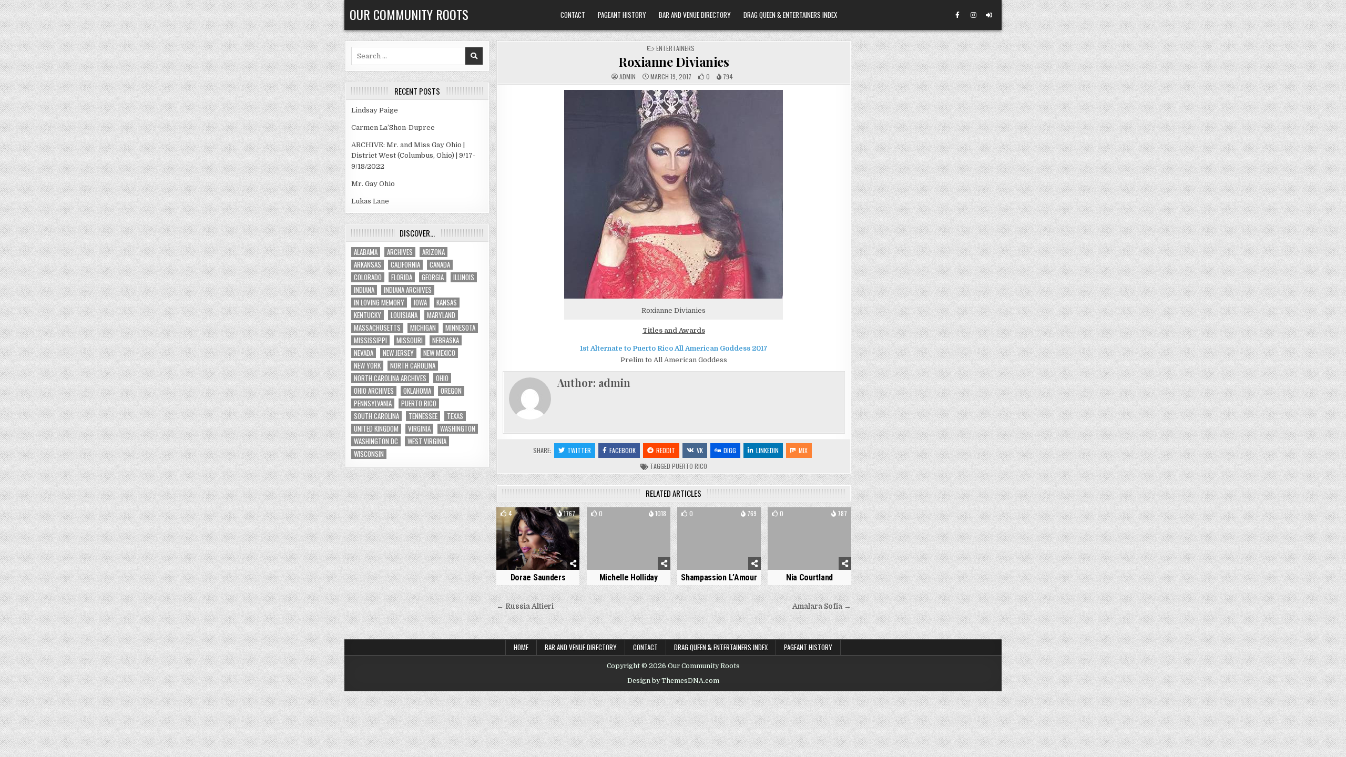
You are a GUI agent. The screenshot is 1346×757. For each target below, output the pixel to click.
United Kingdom (376, 429)
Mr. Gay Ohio (373, 184)
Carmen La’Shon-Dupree (393, 127)
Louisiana (404, 315)
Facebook (622, 450)
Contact (572, 14)
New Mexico (439, 353)
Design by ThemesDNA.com (673, 680)
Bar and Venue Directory (695, 14)
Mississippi (370, 340)
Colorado (368, 277)
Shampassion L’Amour (719, 577)
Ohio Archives (374, 391)
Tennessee (423, 416)
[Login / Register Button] (989, 15)
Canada (440, 265)
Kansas (446, 303)
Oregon (451, 391)
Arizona (433, 252)
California (405, 265)
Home (521, 647)
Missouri (409, 340)
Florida (401, 277)
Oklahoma (417, 391)
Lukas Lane (370, 201)
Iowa (420, 303)
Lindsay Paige (374, 110)
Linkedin (767, 450)
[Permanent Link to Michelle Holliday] (628, 538)
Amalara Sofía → (821, 606)
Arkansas (367, 265)
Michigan (423, 328)
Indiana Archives (408, 290)
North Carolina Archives (390, 378)
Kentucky (367, 315)
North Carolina (412, 366)
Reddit (665, 450)
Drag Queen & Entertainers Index (790, 14)
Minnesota (460, 328)
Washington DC (376, 441)
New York (367, 366)
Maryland (441, 315)
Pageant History (622, 14)
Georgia (433, 277)
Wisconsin (369, 454)
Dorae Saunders (538, 577)
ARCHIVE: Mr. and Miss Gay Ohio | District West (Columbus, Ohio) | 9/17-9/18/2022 (413, 156)
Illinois (463, 277)
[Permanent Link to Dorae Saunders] (538, 538)
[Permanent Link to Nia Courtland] (809, 538)
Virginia (419, 429)
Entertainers (675, 48)
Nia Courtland (809, 577)
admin (627, 77)
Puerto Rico (689, 466)
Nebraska (445, 340)
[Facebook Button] (957, 15)
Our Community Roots (409, 14)
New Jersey (398, 353)
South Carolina (376, 416)
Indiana (364, 290)
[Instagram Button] (973, 15)
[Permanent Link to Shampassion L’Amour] (719, 538)
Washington (457, 429)
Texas (455, 416)
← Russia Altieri (525, 606)
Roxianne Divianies (673, 61)
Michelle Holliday (628, 577)
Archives (400, 252)
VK (700, 450)
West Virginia (426, 441)
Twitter (579, 450)
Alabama (366, 252)
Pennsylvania (373, 403)
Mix (803, 450)
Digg (729, 450)
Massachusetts (377, 328)
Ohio (442, 378)
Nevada (363, 353)
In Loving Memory (379, 303)
